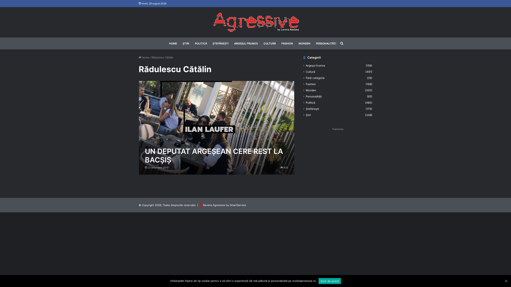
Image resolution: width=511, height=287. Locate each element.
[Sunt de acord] (506, 281)
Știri (186, 43)
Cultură (269, 43)
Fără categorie (315, 78)
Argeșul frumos (246, 43)
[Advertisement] (337, 160)
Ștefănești (221, 43)
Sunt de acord (330, 281)
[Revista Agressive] (255, 22)
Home (173, 43)
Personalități (326, 43)
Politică (201, 43)
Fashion (287, 43)
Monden (304, 43)
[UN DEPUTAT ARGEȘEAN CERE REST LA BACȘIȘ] (216, 127)
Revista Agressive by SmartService (224, 205)
